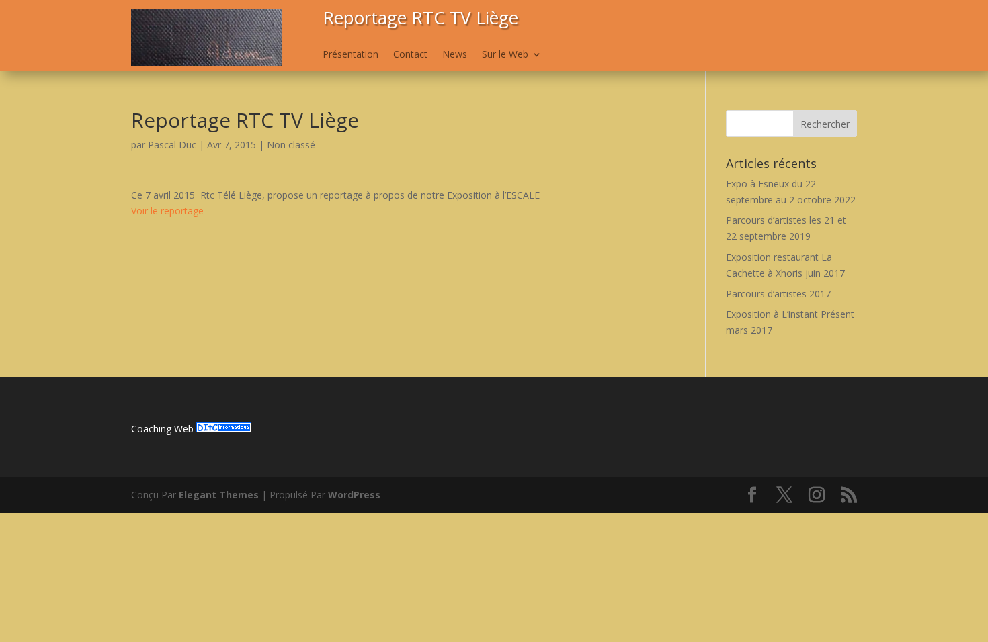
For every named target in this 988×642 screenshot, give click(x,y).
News (454, 55)
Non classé (291, 144)
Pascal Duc (172, 144)
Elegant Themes (219, 494)
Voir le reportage (167, 210)
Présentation (350, 55)
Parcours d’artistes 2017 (778, 293)
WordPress (354, 494)
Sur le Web (505, 55)
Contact (410, 55)
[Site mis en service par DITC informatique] (223, 428)
